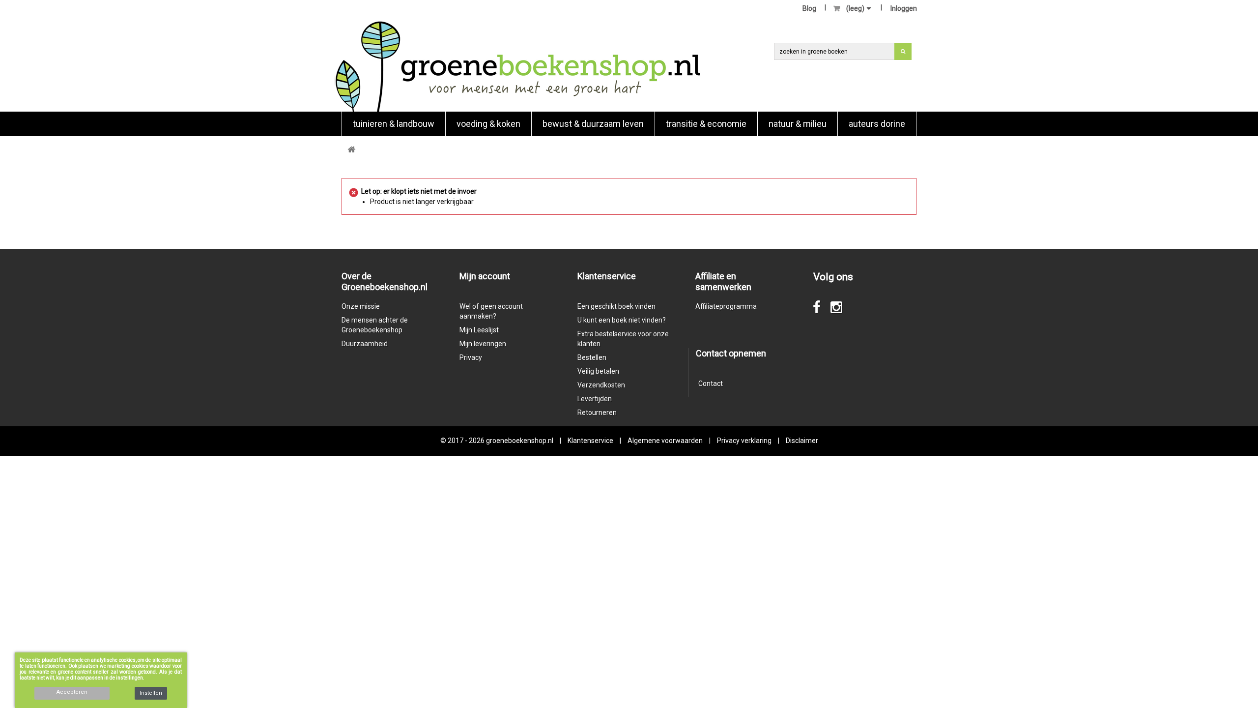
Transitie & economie (706, 123)
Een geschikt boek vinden (616, 306)
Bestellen (591, 357)
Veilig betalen (598, 371)
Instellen (151, 693)
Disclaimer (802, 440)
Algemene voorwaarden (665, 440)
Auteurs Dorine (877, 123)
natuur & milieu (798, 123)
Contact (710, 383)
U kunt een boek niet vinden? (621, 320)
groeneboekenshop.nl (520, 440)
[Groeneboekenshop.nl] (517, 66)
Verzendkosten (601, 385)
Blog (809, 8)
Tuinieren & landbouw (393, 123)
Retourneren (597, 412)
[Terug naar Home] (351, 150)
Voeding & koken (488, 123)
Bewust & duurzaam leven (593, 123)
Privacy (470, 357)
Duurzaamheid (365, 344)
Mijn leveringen (482, 344)
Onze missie (361, 306)
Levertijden (594, 399)
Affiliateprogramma (726, 306)
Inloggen (903, 8)
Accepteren (72, 692)
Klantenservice (590, 440)
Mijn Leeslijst (479, 330)
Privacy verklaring (744, 440)
